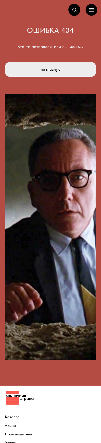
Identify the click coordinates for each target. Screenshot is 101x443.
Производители (18, 434)
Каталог (12, 417)
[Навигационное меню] (91, 10)
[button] (74, 9)
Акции (10, 425)
